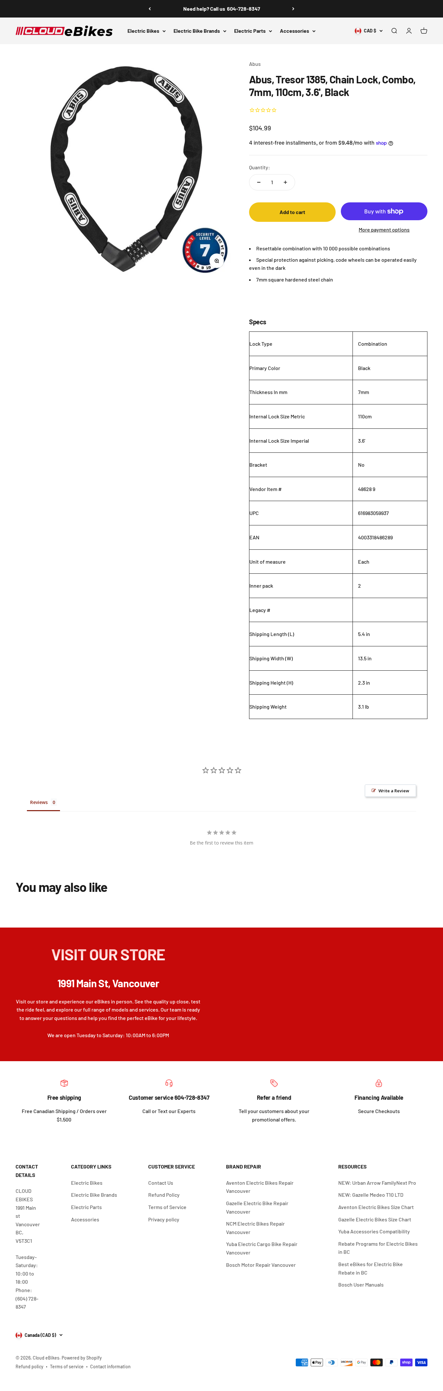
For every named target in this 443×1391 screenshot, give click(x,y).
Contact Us (160, 1183)
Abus (255, 64)
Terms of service (67, 1366)
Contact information (110, 1366)
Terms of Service (167, 1207)
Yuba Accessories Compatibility (374, 1231)
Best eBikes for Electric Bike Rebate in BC (370, 1268)
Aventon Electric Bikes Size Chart (376, 1207)
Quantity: (259, 167)
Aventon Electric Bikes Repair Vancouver (259, 1187)
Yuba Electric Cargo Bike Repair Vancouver (261, 1248)
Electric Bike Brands (197, 31)
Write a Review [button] (393, 791)
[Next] (293, 9)
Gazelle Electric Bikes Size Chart (374, 1219)
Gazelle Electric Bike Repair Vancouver (257, 1207)
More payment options (384, 229)
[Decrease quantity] (258, 182)
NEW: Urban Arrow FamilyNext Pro (377, 1183)
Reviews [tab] (39, 802)
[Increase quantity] (285, 182)
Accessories (294, 31)
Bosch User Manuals (361, 1284)
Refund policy (29, 1366)
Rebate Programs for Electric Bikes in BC (378, 1248)
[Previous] (150, 9)
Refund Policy (164, 1195)
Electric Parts (250, 31)
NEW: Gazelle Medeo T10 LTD (370, 1195)
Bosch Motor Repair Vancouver (261, 1265)
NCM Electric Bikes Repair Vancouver (255, 1227)
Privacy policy (163, 1219)
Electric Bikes (143, 31)
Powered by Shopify (82, 1358)
